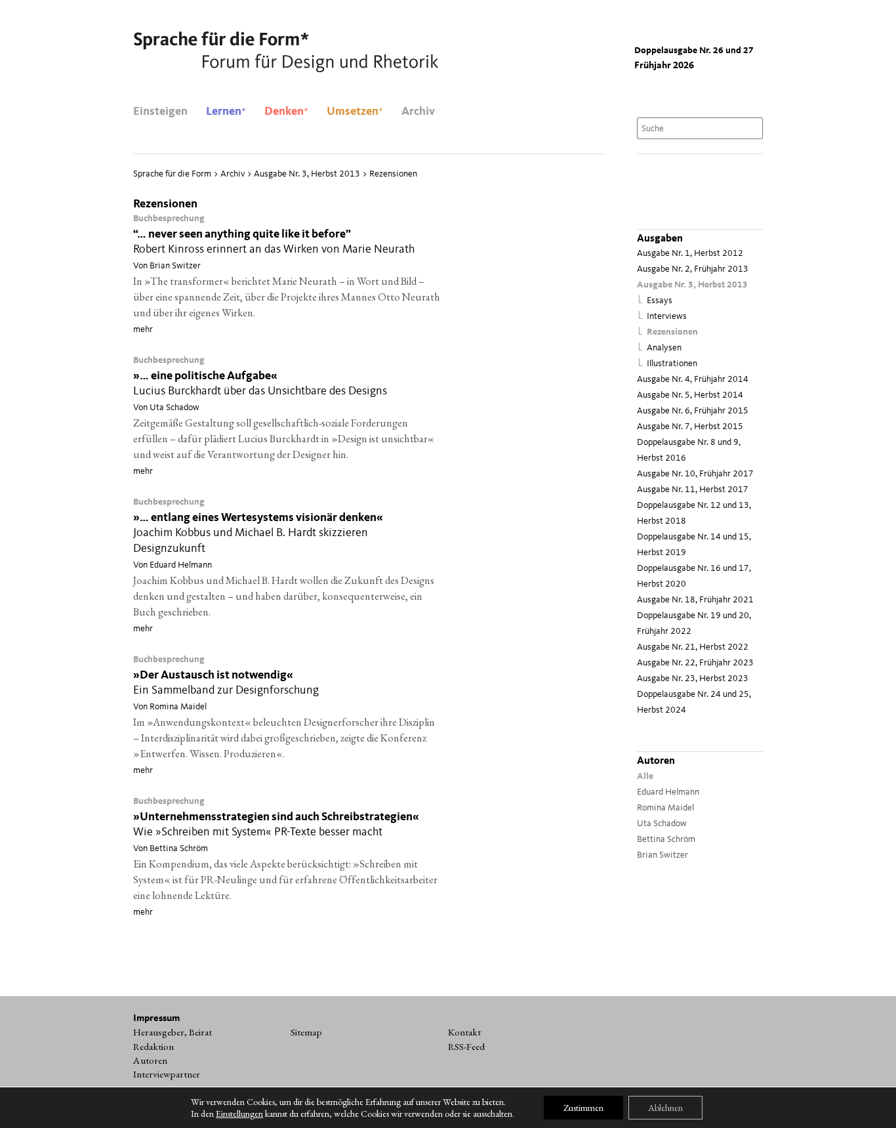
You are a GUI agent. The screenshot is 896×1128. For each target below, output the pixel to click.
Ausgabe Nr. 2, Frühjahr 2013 (692, 269)
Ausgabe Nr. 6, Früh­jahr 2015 (692, 411)
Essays (659, 301)
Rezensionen (672, 332)
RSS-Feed (466, 1046)
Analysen (664, 348)
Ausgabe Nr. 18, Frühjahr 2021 (695, 600)
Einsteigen (160, 111)
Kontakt (464, 1032)
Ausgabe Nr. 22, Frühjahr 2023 (695, 663)
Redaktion (153, 1046)
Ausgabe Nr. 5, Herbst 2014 (690, 395)
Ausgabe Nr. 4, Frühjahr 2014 (692, 379)
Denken (286, 111)
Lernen (226, 111)
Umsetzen (355, 111)
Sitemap (306, 1032)
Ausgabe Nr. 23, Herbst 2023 (692, 679)
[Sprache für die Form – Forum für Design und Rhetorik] (285, 52)
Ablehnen (665, 1108)
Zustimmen (583, 1108)
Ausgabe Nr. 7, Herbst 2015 (690, 427)
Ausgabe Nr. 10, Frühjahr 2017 (695, 474)
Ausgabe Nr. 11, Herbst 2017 (692, 490)
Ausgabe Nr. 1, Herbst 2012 (690, 253)
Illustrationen (672, 364)
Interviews (667, 316)
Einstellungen (239, 1113)
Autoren (150, 1060)
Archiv (418, 111)
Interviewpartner (166, 1074)
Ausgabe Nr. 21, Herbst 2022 (692, 647)
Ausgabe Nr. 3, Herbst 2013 (692, 285)
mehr (143, 329)
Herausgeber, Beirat (172, 1032)
